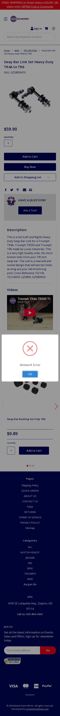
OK (30, 374)
